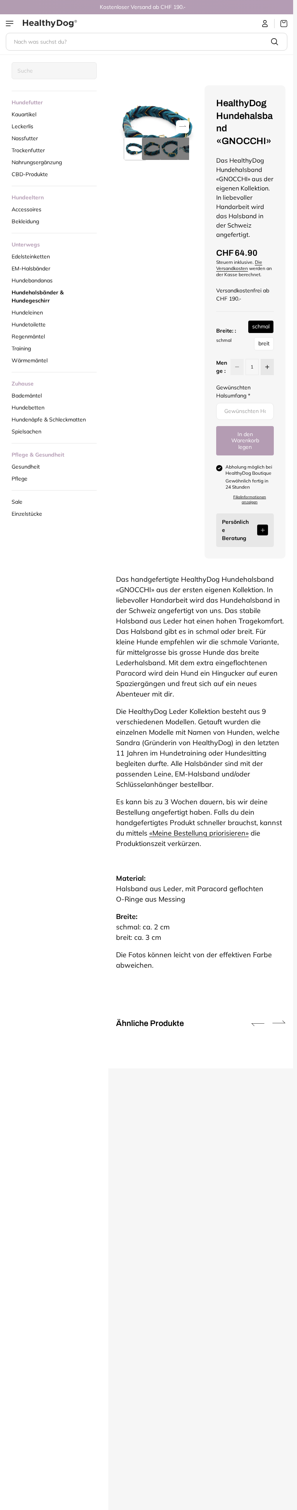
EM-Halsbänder (31, 268)
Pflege (19, 478)
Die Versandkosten (239, 265)
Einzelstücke (27, 513)
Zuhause (23, 383)
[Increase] (267, 367)
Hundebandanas (32, 280)
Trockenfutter (28, 150)
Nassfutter (25, 138)
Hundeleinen (27, 312)
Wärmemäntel (30, 360)
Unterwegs (26, 244)
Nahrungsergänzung (37, 162)
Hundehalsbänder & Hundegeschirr (38, 296)
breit (264, 345)
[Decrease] (237, 367)
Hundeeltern (28, 197)
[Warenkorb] (281, 23)
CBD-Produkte (30, 174)
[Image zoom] (156, 125)
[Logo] (50, 23)
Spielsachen (26, 431)
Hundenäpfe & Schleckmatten (49, 419)
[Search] (274, 41)
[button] (182, 125)
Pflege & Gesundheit (38, 454)
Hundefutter (27, 102)
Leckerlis (22, 126)
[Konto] (265, 23)
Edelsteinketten (31, 256)
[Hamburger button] (10, 23)
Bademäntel (27, 395)
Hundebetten (28, 407)
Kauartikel (24, 114)
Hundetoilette (29, 324)
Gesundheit (26, 466)
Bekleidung (25, 221)
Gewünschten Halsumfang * (233, 391)
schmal (261, 328)
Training (21, 348)
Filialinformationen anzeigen (249, 499)
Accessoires (26, 209)
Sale (17, 501)
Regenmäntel (28, 336)
